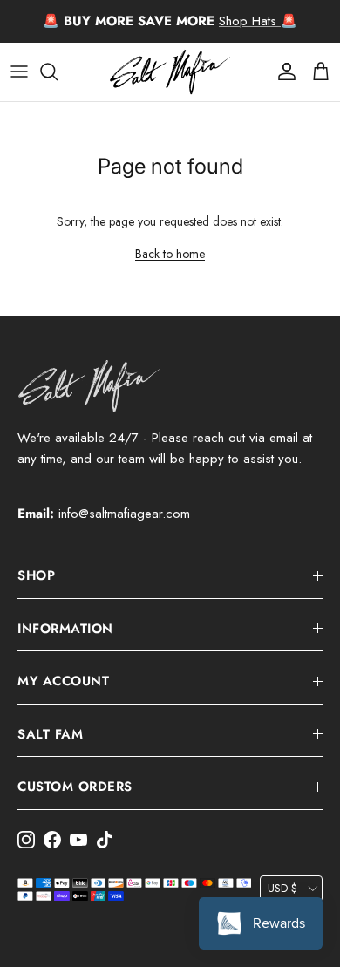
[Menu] (19, 71)
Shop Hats (250, 21)
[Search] (57, 71)
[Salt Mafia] (170, 72)
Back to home (170, 253)
